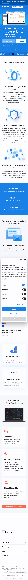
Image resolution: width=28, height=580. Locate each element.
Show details (20, 304)
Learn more (20, 98)
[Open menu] (25, 6)
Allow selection (14, 313)
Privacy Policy (22, 44)
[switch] (24, 289)
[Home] (5, 7)
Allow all (14, 309)
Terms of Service (6, 45)
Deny (14, 318)
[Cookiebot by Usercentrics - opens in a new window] (20, 260)
